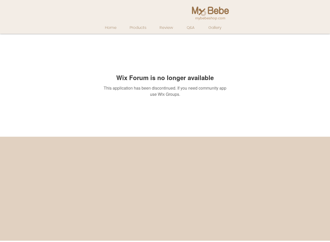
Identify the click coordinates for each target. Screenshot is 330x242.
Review (166, 27)
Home (111, 27)
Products (138, 27)
